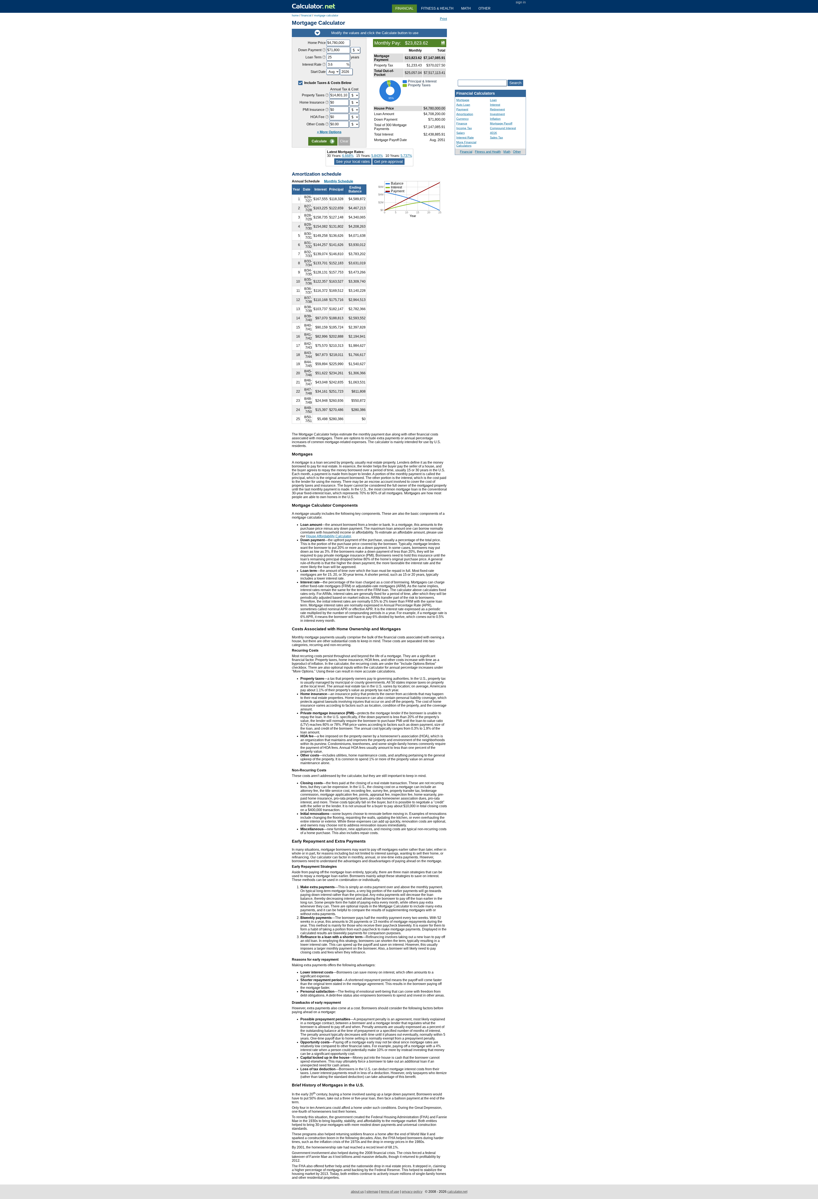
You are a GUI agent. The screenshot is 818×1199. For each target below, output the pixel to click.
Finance (461, 123)
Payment (462, 109)
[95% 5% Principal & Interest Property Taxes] (410, 103)
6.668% (348, 156)
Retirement (497, 109)
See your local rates (353, 161)
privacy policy (412, 1191)
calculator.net (457, 1191)
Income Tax (464, 128)
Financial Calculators (475, 93)
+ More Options (329, 132)
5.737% (406, 156)
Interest (495, 104)
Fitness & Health (437, 8)
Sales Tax (496, 137)
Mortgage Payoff (501, 123)
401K (493, 133)
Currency (462, 118)
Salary (460, 133)
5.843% (377, 156)
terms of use (390, 1191)
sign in (521, 2)
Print (443, 19)
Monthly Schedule (338, 181)
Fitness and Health (488, 151)
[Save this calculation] (443, 42)
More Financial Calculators (466, 143)
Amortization (464, 114)
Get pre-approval (388, 161)
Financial (466, 151)
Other (517, 151)
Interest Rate (465, 137)
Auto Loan (463, 104)
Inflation (495, 118)
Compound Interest (503, 128)
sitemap (372, 1191)
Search (515, 83)
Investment (497, 114)
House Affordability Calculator (328, 536)
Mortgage (462, 100)
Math (506, 151)
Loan (493, 100)
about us (357, 1191)
